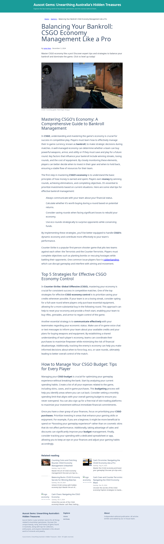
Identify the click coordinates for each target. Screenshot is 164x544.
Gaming (54, 19)
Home (47, 19)
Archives (66, 519)
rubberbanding (111, 259)
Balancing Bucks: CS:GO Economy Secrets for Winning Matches (66, 478)
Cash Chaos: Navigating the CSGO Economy (66, 495)
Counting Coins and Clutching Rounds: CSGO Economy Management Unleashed (64, 463)
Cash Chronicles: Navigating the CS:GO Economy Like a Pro (106, 461)
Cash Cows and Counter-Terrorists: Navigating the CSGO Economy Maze (107, 480)
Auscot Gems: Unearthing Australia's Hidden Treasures (77, 4)
